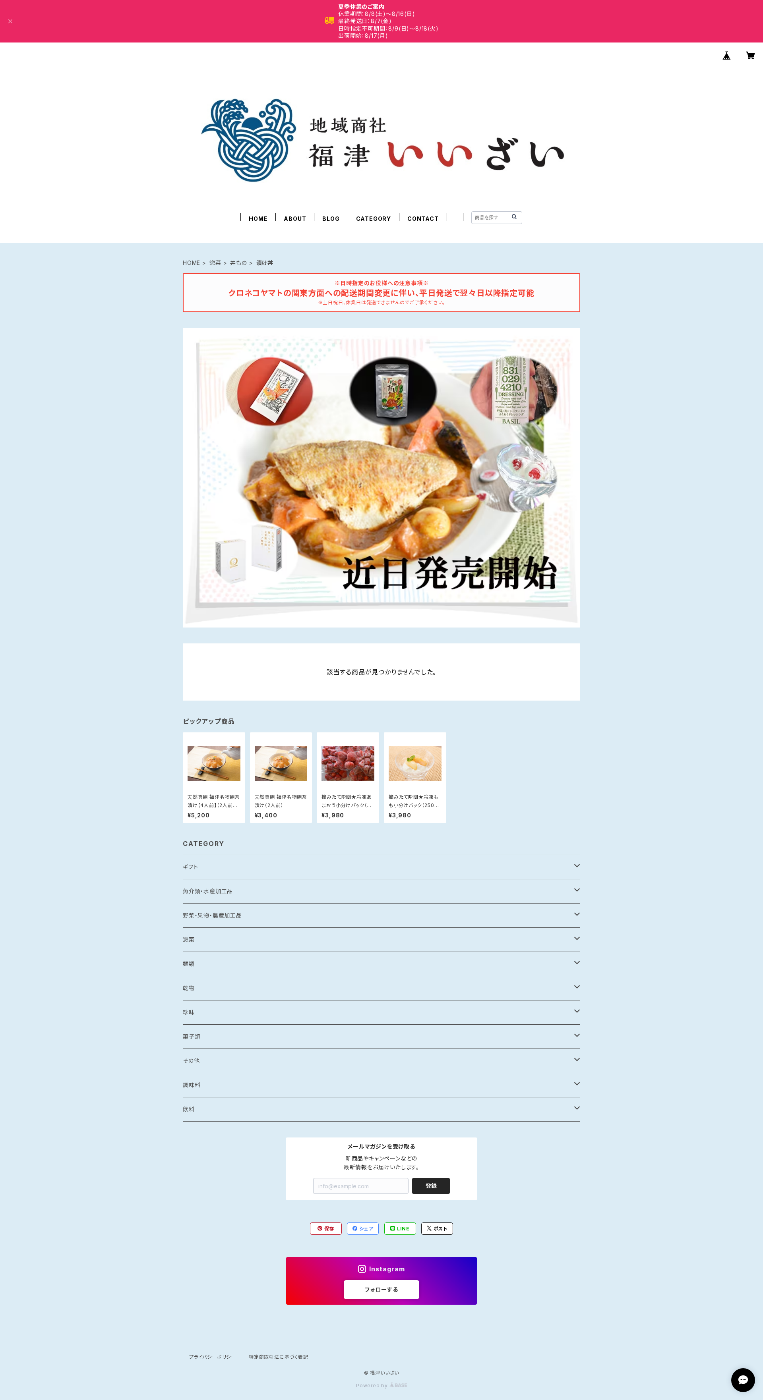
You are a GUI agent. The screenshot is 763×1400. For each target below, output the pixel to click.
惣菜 (215, 262)
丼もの (238, 262)
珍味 (189, 1012)
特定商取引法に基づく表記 (278, 1357)
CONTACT (423, 218)
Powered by (372, 1385)
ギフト (190, 866)
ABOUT (295, 218)
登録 (431, 1185)
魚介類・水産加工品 (208, 891)
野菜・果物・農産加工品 (212, 915)
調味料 (191, 1084)
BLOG (330, 218)
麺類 (189, 963)
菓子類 (191, 1036)
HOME (258, 218)
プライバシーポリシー (212, 1357)
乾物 (189, 988)
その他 (191, 1060)
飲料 (189, 1109)
